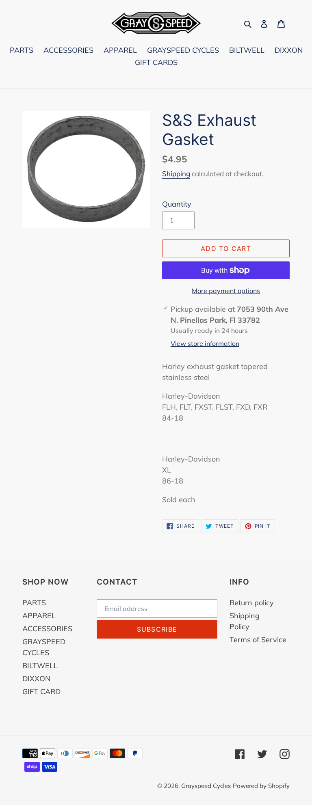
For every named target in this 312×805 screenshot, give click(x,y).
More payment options (226, 291)
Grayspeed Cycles (206, 786)
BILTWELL (40, 665)
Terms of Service (258, 639)
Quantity (176, 204)
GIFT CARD (41, 691)
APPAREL (39, 615)
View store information (205, 343)
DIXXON (36, 678)
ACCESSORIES (47, 628)
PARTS (34, 602)
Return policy (252, 602)
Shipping (176, 173)
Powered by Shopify (261, 786)
